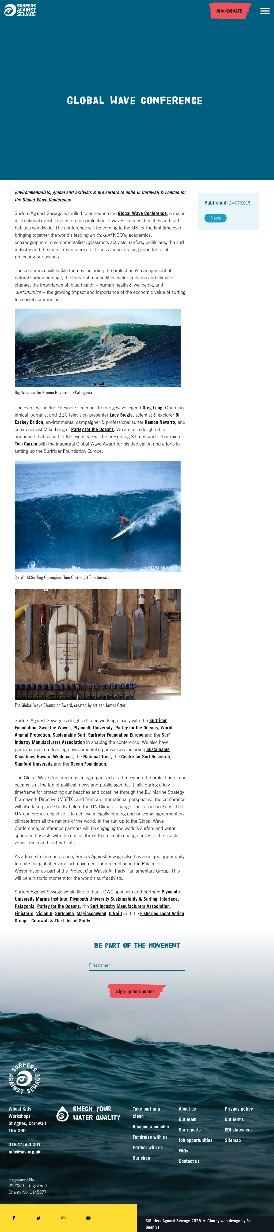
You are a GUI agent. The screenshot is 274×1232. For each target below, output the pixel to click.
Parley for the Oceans (92, 429)
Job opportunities (195, 1140)
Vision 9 (44, 913)
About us (187, 1109)
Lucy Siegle (121, 415)
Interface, (169, 899)
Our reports (190, 1130)
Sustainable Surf (69, 735)
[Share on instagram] (63, 1218)
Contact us (189, 1161)
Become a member (151, 1126)
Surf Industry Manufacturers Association (130, 906)
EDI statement (238, 1130)
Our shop (141, 1158)
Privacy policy (239, 1109)
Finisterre (24, 913)
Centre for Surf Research (145, 756)
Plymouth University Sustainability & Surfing (113, 899)
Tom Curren (26, 444)
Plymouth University (93, 727)
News (216, 218)
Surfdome (64, 913)
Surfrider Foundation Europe (115, 735)
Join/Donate (228, 11)
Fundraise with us (150, 1137)
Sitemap (233, 1140)
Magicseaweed (91, 913)
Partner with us (148, 1147)
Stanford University (33, 764)
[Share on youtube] (88, 1218)
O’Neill (115, 913)
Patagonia (25, 906)
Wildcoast (63, 756)
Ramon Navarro (160, 422)
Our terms (234, 1119)
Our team (187, 1119)
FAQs (183, 1150)
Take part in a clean (146, 1112)
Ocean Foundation (88, 764)
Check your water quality (96, 1113)
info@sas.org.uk (24, 1152)
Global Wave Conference (46, 199)
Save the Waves (55, 727)
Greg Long (152, 407)
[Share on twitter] (38, 1218)
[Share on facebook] (13, 1218)
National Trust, (97, 756)
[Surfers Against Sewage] (20, 11)
